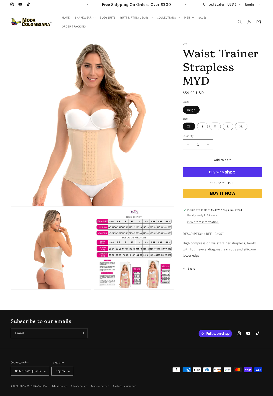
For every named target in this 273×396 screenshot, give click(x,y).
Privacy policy (79, 386)
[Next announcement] (185, 4)
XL (241, 126)
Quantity (188, 136)
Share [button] (192, 268)
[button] (84, 17)
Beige (191, 110)
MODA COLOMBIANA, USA (33, 386)
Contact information (124, 386)
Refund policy (59, 386)
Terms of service (100, 386)
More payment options (222, 182)
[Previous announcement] (87, 4)
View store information (203, 222)
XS (189, 126)
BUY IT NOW (222, 193)
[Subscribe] (82, 333)
